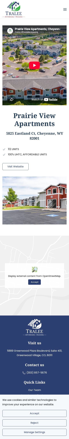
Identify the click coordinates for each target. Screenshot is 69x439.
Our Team (34, 390)
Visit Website (15, 166)
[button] (65, 9)
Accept (34, 282)
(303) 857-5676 (37, 372)
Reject (34, 423)
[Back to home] (13, 9)
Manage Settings (34, 432)
